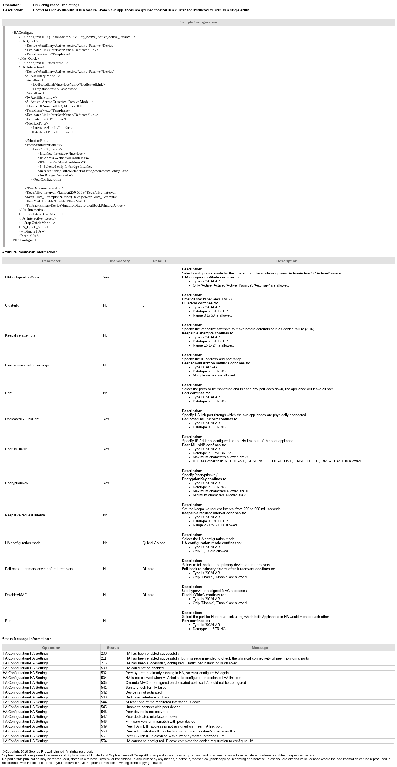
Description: (192, 269)
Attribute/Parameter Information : (29, 252)
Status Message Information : (26, 639)
